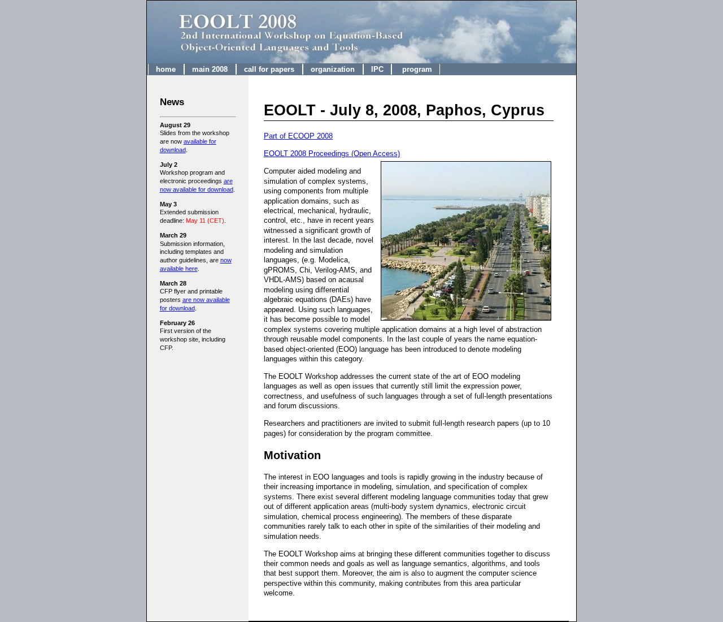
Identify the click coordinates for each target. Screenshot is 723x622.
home (166, 69)
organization (333, 69)
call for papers (269, 69)
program (416, 69)
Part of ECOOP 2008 (298, 136)
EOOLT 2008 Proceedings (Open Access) (332, 153)
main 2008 (210, 69)
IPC (377, 69)
